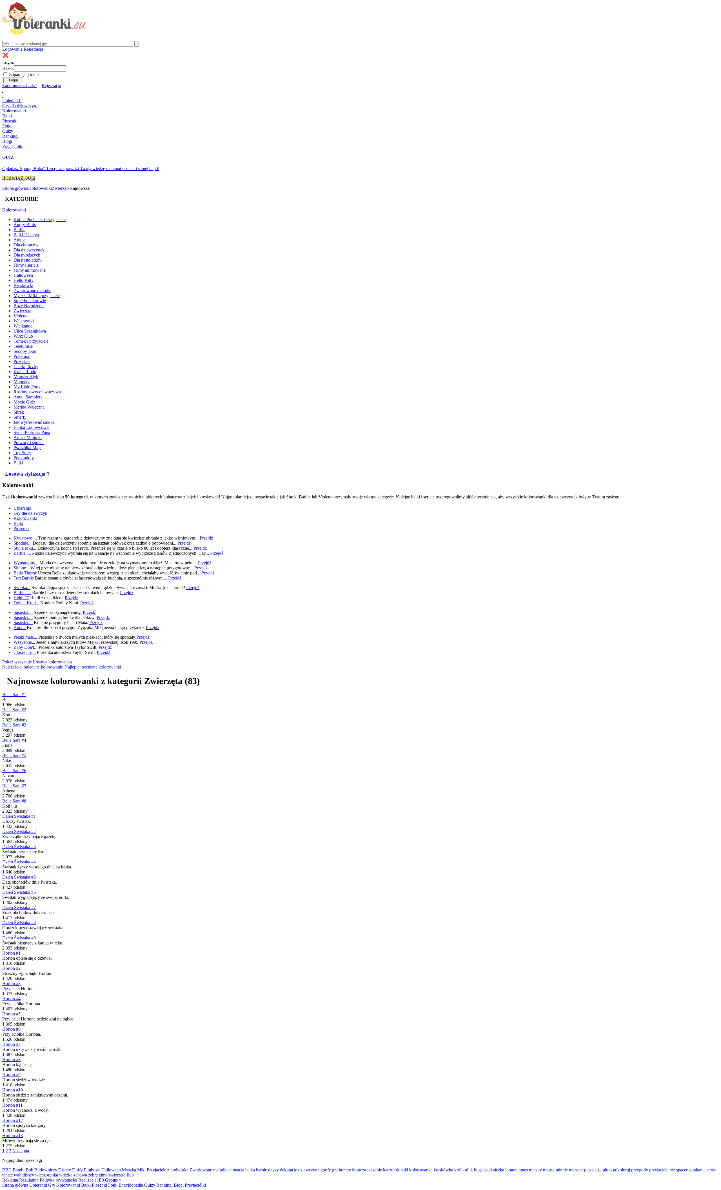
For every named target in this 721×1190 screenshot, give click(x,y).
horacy (345, 1169)
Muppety (22, 381)
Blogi (7, 141)
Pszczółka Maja (27, 447)
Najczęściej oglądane (32, 667)
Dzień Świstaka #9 (19, 937)
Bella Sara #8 (14, 801)
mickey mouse (542, 1169)
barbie (261, 1169)
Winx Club (23, 336)
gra (335, 1169)
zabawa (80, 1175)
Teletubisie (23, 346)
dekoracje (288, 1169)
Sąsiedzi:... (23, 612)
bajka (250, 1169)
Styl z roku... (25, 548)
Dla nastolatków (28, 260)
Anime (20, 239)
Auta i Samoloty (28, 397)
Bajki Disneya (26, 234)
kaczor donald (395, 1169)
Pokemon (22, 356)
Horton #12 (12, 1120)
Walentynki (24, 320)
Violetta (20, 315)
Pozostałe (22, 361)
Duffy (77, 1169)
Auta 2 (20, 627)
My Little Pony (27, 386)
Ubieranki (11, 100)
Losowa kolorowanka (52, 661)
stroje (711, 1169)
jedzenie (374, 1169)
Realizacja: (98, 1180)
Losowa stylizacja (25, 474)
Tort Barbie (24, 578)
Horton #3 (11, 983)
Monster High (26, 376)
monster (576, 1169)
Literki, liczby (26, 366)
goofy (326, 1169)
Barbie (19, 229)
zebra (93, 1175)
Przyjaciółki (12, 146)
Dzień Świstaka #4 (19, 861)
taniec (7, 1175)
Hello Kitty (24, 280)
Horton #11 (12, 1105)
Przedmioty (24, 457)
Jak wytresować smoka (34, 422)
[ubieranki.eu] (44, 33)
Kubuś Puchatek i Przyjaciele (40, 219)
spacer (681, 1169)
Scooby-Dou (25, 351)
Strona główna (15, 188)
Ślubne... (21, 567)
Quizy (8, 131)
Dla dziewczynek (29, 250)
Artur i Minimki (28, 437)
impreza (359, 1169)
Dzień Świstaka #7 (19, 907)
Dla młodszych (27, 255)
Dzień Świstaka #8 (19, 922)
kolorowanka (421, 1169)
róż (672, 1169)
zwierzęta (116, 1175)
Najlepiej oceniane (92, 667)
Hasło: (8, 68)
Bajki (18, 462)
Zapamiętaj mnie (24, 74)
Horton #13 (12, 1135)
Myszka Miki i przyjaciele (37, 295)
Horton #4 (11, 998)
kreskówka (443, 1169)
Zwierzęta (61, 188)
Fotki (7, 126)
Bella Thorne (25, 573)
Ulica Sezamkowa (30, 331)
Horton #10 (12, 1090)
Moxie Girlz (24, 402)
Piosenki (10, 121)
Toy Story (22, 452)
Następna (20, 1150)
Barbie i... (22, 553)
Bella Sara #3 (14, 725)
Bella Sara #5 (14, 755)
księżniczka (494, 1169)
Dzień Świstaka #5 (19, 877)
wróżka (65, 1175)
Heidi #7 (21, 597)
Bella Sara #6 (14, 770)
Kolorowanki (14, 110)
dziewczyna (308, 1169)
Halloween (23, 275)
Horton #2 (11, 968)
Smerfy (20, 417)
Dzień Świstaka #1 (19, 816)
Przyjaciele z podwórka (167, 1169)
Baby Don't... (25, 647)
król (457, 1169)
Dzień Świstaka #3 (19, 846)
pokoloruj (621, 1169)
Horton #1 (11, 953)
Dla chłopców (26, 244)
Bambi (19, 1169)
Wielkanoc (23, 326)
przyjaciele (658, 1169)
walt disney (24, 1175)
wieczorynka (46, 1175)
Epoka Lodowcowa (31, 427)
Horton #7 (11, 1044)
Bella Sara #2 (14, 709)
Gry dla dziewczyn (30, 513)
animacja (236, 1169)
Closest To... (25, 652)
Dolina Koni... (26, 602)
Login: (8, 62)
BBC (7, 1169)
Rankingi (11, 136)
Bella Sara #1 (14, 694)
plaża (597, 1169)
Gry (19, 105)
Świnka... (22, 587)
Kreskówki (23, 285)
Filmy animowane (30, 270)
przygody (639, 1169)
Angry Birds (25, 224)
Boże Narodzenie (29, 305)
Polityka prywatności (58, 1180)
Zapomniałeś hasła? (19, 85)
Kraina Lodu (25, 371)
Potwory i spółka (29, 442)
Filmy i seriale (26, 265)
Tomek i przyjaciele (31, 341)
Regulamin (29, 1180)
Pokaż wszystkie (17, 661)
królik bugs (472, 1169)
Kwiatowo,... (25, 538)
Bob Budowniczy (41, 1169)
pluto (607, 1169)
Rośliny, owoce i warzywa (37, 391)
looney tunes (516, 1169)
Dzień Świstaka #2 (19, 831)
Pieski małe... (25, 637)
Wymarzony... (26, 562)
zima (103, 1175)
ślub (130, 1175)
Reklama (10, 1180)
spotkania (697, 1169)
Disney (64, 1169)
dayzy (273, 1169)
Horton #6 (11, 1029)
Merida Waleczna (29, 407)
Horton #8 (11, 1059)
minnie (562, 1169)
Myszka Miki (134, 1169)
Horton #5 (11, 1013)
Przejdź (206, 538)
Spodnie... (23, 543)
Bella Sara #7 (14, 785)
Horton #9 (11, 1074)
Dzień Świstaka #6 (19, 892)
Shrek (19, 412)
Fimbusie (92, 1169)
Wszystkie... (24, 642)
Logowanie (12, 49)
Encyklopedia (131, 1185)
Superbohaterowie (30, 300)
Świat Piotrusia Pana (32, 432)
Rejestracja (33, 49)
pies (587, 1169)
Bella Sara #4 (14, 740)
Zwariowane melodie (32, 290)
